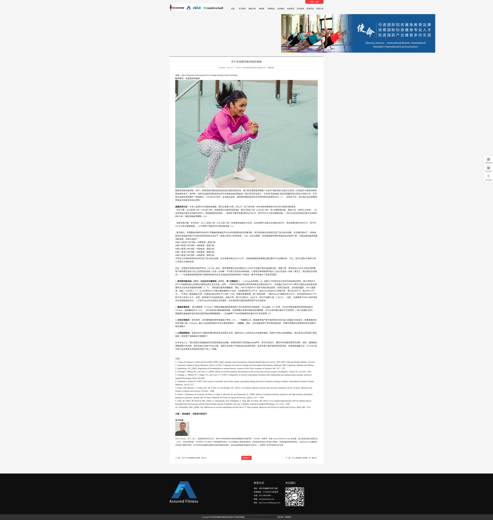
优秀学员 (310, 9)
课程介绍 (252, 9)
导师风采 (271, 9)
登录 (312, 2)
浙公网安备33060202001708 (268, 517)
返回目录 (246, 458)
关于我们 (242, 9)
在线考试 (290, 9)
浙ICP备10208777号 (251, 517)
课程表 (261, 9)
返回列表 (271, 68)
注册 (317, 2)
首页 (233, 9)
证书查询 (300, 9)
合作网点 (281, 9)
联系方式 (320, 9)
